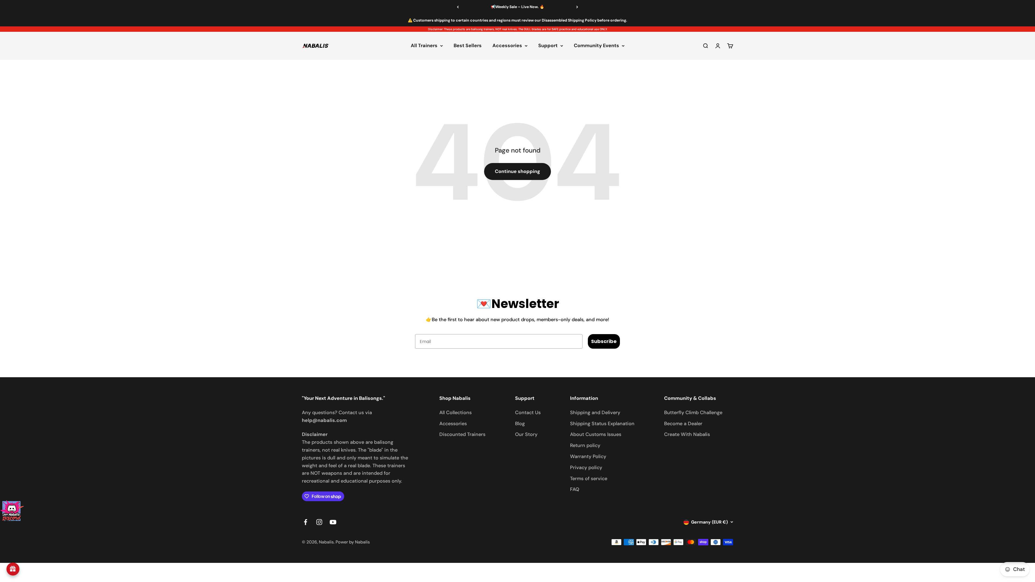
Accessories (507, 46)
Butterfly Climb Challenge (693, 412)
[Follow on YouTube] (333, 522)
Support (548, 46)
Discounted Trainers (462, 434)
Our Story (526, 434)
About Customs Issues (595, 434)
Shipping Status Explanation (602, 423)
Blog (520, 423)
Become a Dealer (683, 423)
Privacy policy (586, 467)
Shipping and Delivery (595, 412)
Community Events (596, 46)
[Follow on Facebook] (305, 522)
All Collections (455, 412)
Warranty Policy (588, 456)
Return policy (585, 445)
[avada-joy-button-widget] (12, 569)
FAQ (574, 489)
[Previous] (458, 7)
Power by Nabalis (353, 542)
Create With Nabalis (687, 434)
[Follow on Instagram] (319, 522)
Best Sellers (468, 46)
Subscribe (604, 341)
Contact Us (528, 412)
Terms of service (588, 478)
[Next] (577, 7)
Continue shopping (517, 171)
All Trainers (424, 46)
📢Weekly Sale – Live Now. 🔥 (517, 6)
